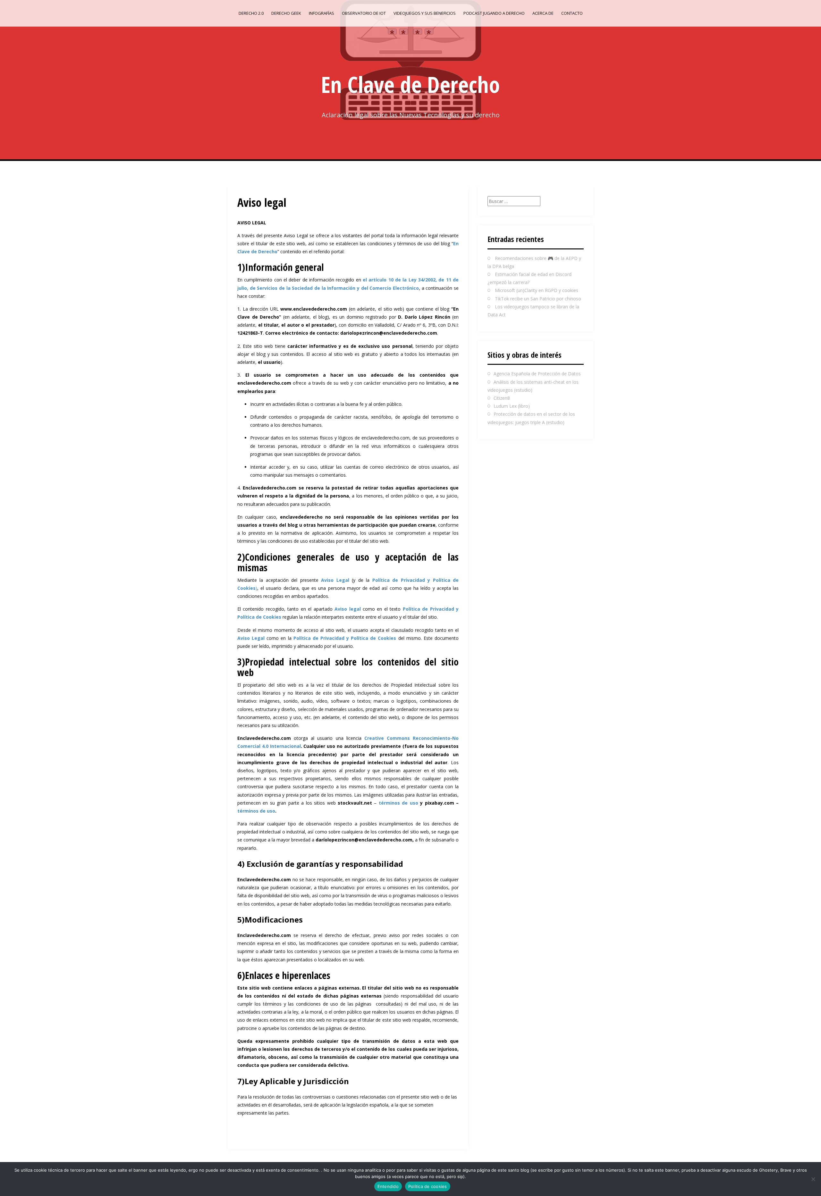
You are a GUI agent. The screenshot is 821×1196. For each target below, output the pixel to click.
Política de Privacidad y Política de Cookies (345, 638)
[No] (813, 1179)
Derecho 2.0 (251, 13)
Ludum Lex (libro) (512, 406)
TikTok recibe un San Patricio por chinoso (538, 299)
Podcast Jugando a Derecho (494, 13)
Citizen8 (502, 398)
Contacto (572, 13)
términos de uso (398, 803)
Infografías (321, 13)
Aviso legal (347, 609)
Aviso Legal (335, 580)
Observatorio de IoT (364, 13)
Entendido (388, 1186)
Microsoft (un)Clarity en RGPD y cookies (536, 290)
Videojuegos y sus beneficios (425, 13)
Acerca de (543, 13)
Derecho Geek (286, 13)
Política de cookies (427, 1186)
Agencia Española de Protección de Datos (537, 374)
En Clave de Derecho (410, 84)
